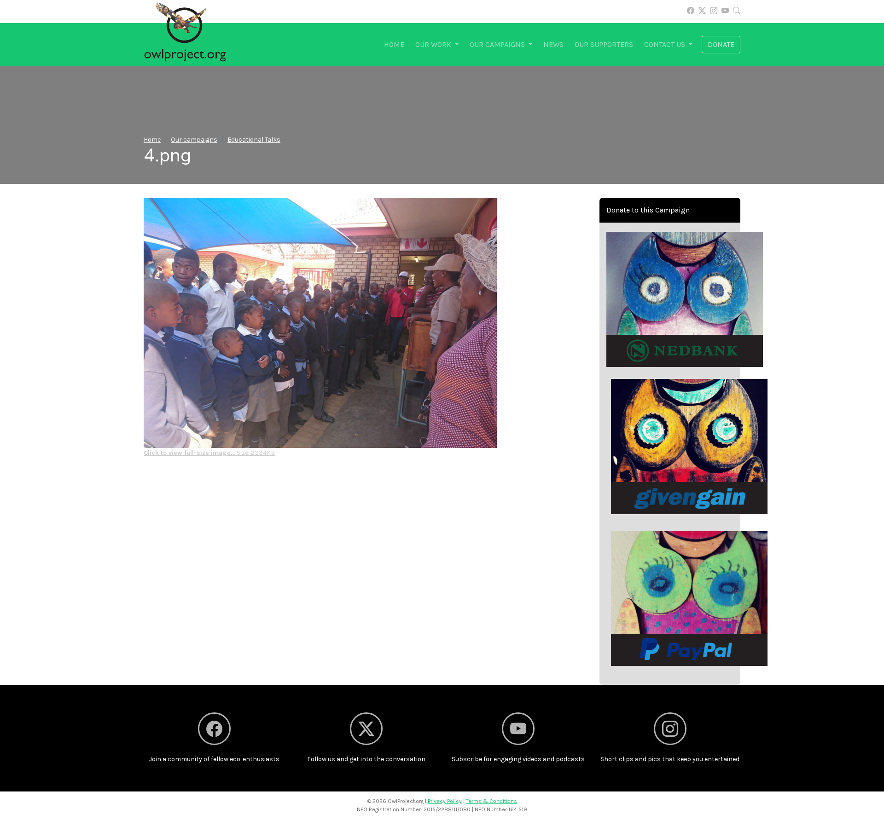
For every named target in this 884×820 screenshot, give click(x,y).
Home (394, 44)
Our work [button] (434, 44)
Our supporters (604, 44)
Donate (721, 44)
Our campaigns (194, 139)
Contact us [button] (665, 44)
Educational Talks (253, 139)
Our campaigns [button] (498, 44)
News (553, 44)
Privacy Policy (445, 801)
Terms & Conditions (491, 801)
